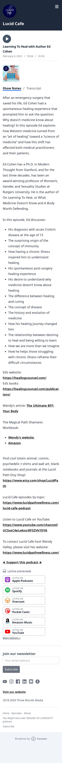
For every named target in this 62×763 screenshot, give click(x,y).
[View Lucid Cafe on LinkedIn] (24, 681)
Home (6, 713)
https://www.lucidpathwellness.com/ (31, 552)
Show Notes (12, 88)
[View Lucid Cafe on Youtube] (5, 681)
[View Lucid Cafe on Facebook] (18, 681)
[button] (7, 39)
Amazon (14, 443)
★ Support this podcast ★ (22, 562)
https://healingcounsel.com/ (24, 378)
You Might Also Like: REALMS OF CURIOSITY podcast (28, 719)
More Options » (11, 638)
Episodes (17, 713)
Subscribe (11, 669)
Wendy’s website (21, 437)
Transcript (34, 88)
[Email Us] (31, 681)
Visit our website (14, 692)
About (27, 713)
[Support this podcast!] (37, 681)
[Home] (31, 11)
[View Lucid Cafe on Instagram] (11, 681)
